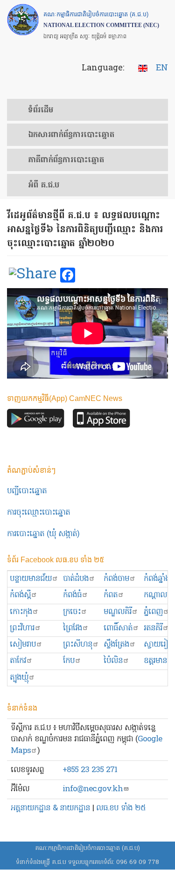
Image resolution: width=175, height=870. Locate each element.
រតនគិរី (153, 628)
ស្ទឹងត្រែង (116, 644)
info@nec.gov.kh (93, 789)
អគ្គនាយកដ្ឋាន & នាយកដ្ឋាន (50, 808)
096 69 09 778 (137, 862)
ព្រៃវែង (72, 628)
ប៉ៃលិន (113, 661)
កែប (69, 661)
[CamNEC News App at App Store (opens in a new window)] (101, 420)
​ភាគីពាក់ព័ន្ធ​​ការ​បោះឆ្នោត (66, 160)
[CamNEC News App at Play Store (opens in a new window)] (35, 420)
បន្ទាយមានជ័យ (31, 579)
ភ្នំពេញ (153, 612)
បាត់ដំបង (76, 579)
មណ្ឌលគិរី (118, 612)
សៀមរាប (23, 644)
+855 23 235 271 (90, 770)
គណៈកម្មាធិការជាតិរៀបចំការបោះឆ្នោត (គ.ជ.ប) (87, 848)
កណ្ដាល (155, 595)
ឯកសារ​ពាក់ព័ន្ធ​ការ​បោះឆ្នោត (71, 135)
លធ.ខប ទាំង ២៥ (121, 808)
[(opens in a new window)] (32, 275)
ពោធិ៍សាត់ (118, 628)
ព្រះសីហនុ (77, 644)
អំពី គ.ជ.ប (43, 186)
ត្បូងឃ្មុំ (19, 678)
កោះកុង (21, 612)
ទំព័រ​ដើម (40, 110)
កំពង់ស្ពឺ (20, 595)
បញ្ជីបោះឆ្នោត (27, 491)
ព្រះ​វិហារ (22, 628)
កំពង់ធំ (72, 595)
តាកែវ (18, 661)
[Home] (23, 19)
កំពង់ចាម (116, 579)
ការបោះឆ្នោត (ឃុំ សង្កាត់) (43, 534)
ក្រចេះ (72, 612)
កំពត (111, 595)
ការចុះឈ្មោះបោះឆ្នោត (38, 512)
